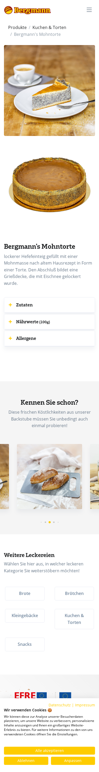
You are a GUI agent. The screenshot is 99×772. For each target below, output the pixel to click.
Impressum (85, 704)
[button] (49, 304)
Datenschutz (60, 704)
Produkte (17, 27)
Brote (24, 593)
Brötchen (74, 593)
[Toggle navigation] (89, 10)
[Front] (27, 10)
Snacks (25, 644)
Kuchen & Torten (49, 27)
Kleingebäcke (25, 615)
